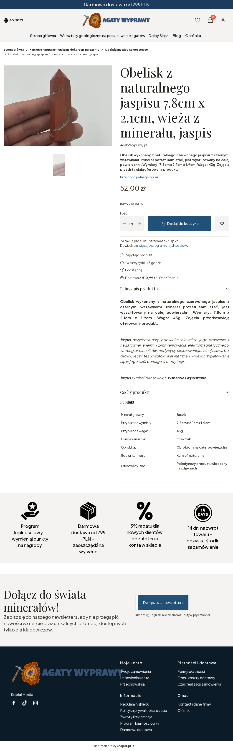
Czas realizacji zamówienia (199, 684)
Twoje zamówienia (135, 671)
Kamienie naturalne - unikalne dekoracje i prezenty (64, 49)
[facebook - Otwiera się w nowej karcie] (13, 703)
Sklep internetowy (111, 746)
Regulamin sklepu (134, 704)
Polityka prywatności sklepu (143, 710)
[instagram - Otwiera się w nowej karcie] (35, 703)
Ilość (123, 213)
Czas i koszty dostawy (196, 677)
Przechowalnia (132, 684)
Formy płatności (191, 671)
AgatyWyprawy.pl (133, 145)
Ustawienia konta (134, 677)
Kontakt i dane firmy (194, 704)
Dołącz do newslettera (163, 602)
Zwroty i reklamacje (136, 716)
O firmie (183, 710)
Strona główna (14, 49)
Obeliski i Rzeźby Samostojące (126, 49)
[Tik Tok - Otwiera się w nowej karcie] (24, 703)
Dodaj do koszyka (183, 223)
